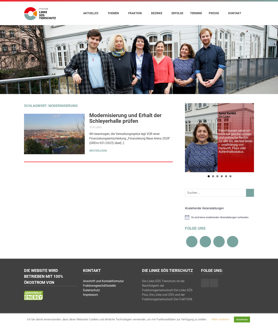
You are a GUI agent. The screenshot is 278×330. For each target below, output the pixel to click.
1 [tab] (209, 176)
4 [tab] (222, 176)
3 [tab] (217, 176)
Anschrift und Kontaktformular (103, 281)
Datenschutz (91, 290)
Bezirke (156, 13)
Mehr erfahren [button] (220, 319)
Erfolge (177, 13)
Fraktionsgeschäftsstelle (99, 285)
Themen (113, 13)
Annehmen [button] (242, 319)
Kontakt (234, 13)
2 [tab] (213, 176)
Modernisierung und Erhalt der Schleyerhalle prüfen (125, 118)
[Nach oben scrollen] (271, 323)
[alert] (219, 217)
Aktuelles (90, 13)
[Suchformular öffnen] (249, 13)
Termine (196, 13)
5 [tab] (226, 176)
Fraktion (135, 13)
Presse (214, 13)
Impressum (90, 295)
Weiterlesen (98, 150)
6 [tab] (230, 176)
